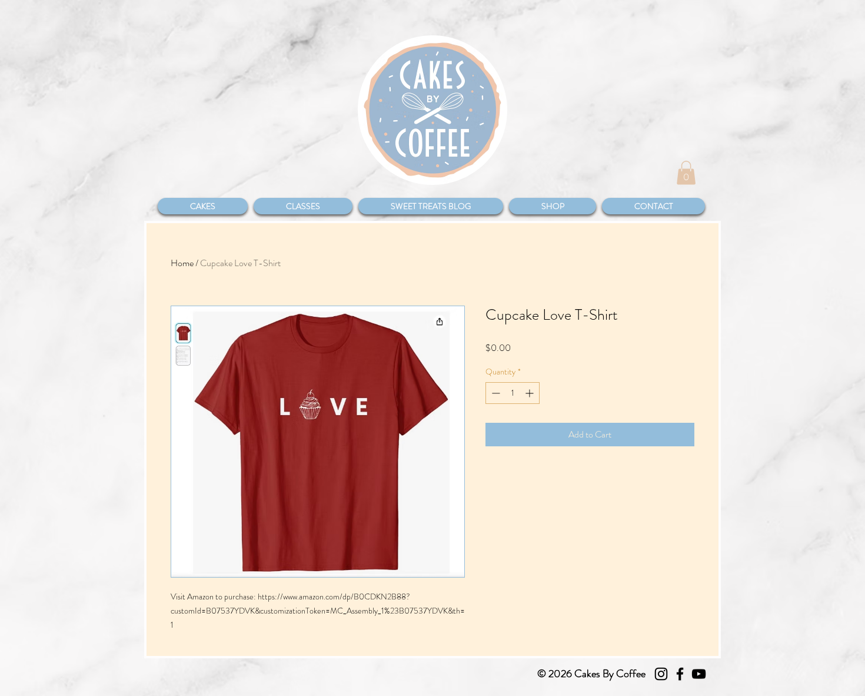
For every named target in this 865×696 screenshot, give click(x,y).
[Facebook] (679, 673)
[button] (686, 173)
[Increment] (530, 393)
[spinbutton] (512, 393)
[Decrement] (494, 393)
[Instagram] (661, 673)
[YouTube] (698, 673)
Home (182, 263)
